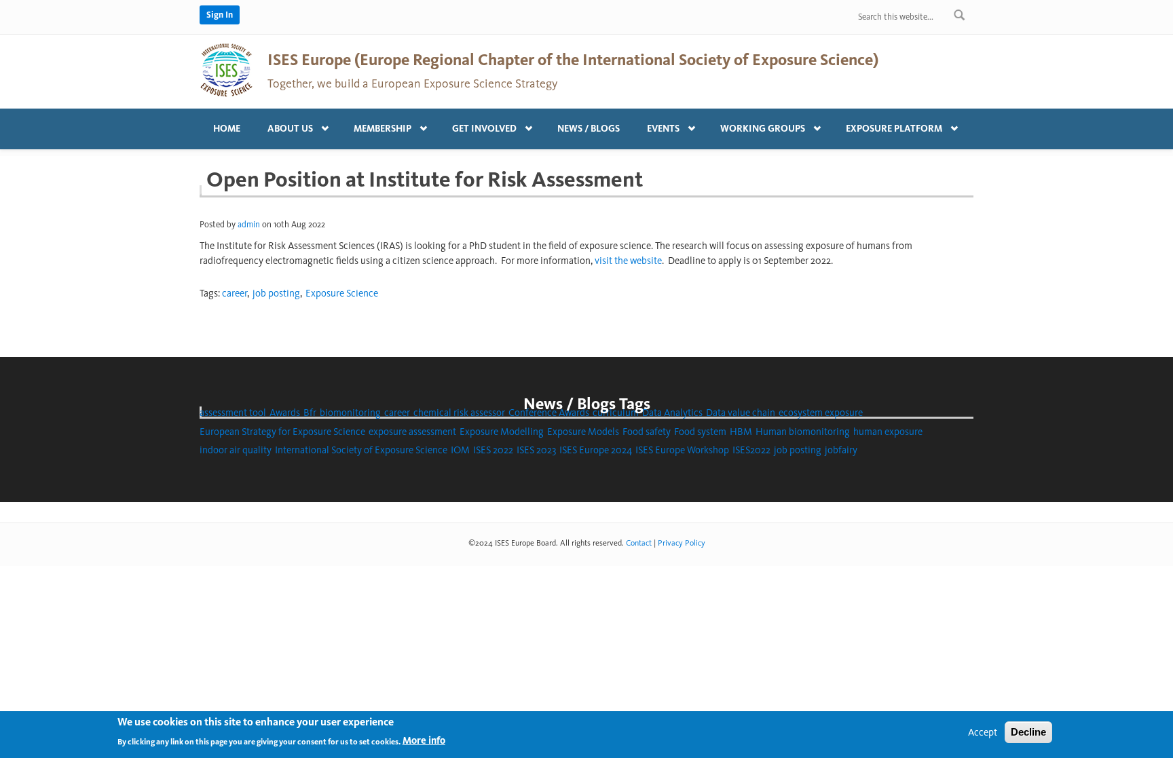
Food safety (646, 431)
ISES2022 (751, 450)
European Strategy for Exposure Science (282, 431)
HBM (741, 431)
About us (283, 125)
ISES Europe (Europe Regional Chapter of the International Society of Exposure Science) (572, 60)
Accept (982, 732)
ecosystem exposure (821, 412)
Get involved (478, 125)
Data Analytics (672, 412)
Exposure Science (341, 293)
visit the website (628, 260)
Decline (1028, 732)
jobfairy (841, 450)
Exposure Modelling (502, 431)
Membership (375, 125)
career (234, 293)
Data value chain (740, 412)
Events (656, 125)
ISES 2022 (493, 450)
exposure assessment (412, 431)
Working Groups (756, 125)
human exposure (888, 431)
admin (249, 224)
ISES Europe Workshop (682, 450)
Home (226, 128)
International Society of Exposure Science (361, 450)
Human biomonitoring (803, 431)
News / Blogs (588, 128)
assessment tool (233, 412)
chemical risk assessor (459, 412)
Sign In (219, 15)
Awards (284, 412)
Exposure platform (887, 125)
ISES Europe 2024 (595, 450)
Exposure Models (583, 431)
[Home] (227, 69)
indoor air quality (236, 450)
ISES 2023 (536, 450)
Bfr (309, 412)
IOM (460, 450)
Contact (639, 543)
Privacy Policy (681, 543)
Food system (700, 431)
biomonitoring (350, 412)
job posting (276, 293)
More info (424, 740)
